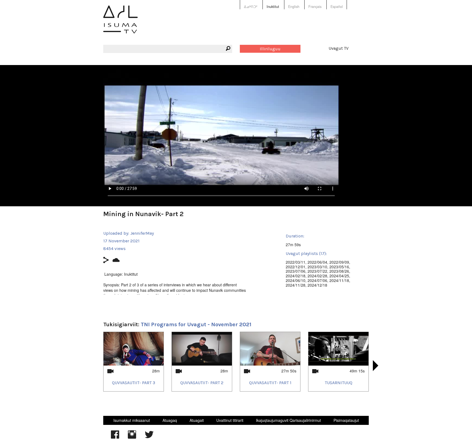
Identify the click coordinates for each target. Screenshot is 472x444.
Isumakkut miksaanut (131, 420)
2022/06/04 (317, 262)
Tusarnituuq (338, 382)
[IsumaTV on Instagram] (132, 437)
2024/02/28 (317, 275)
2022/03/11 (295, 262)
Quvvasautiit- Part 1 (270, 382)
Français (314, 6)
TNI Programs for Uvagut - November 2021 (196, 324)
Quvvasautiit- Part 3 (133, 382)
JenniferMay (142, 233)
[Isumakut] (120, 23)
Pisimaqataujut (346, 420)
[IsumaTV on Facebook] (115, 437)
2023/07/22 (317, 271)
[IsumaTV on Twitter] (149, 437)
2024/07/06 (317, 280)
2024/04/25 (339, 275)
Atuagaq (170, 420)
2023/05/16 (339, 266)
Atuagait (197, 420)
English (293, 6)
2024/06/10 (295, 280)
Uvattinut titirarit (229, 420)
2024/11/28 (295, 285)
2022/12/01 (295, 266)
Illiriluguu (270, 48)
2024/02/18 (295, 275)
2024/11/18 (339, 280)
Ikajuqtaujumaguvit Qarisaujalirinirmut (288, 420)
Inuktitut (273, 6)
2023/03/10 (317, 266)
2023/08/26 (339, 271)
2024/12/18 (317, 285)
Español (337, 6)
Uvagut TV (339, 48)
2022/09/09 (339, 262)
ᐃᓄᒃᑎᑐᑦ (251, 6)
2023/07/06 (295, 271)
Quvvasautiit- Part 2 (201, 382)
